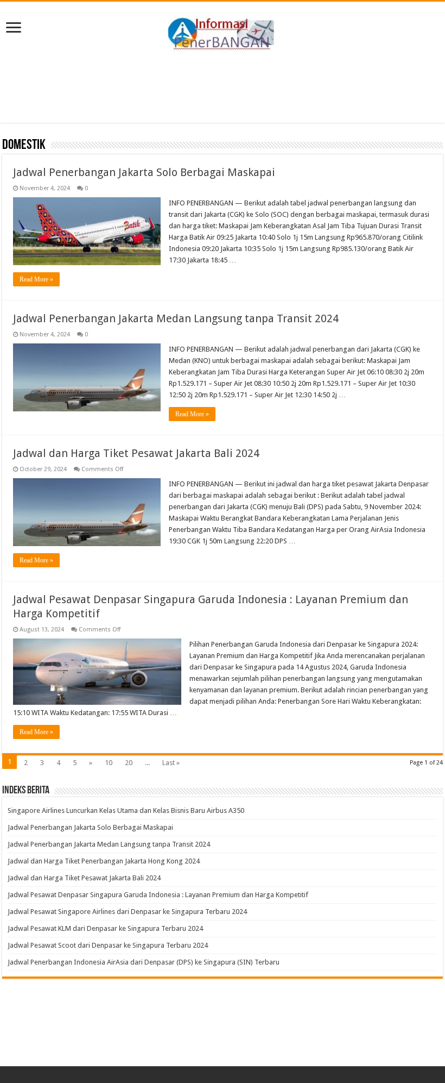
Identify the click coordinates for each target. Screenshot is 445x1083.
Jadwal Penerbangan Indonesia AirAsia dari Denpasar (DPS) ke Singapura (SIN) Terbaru (143, 962)
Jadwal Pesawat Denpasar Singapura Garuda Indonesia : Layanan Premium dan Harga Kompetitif (158, 895)
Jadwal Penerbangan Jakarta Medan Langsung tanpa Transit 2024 (176, 318)
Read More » (36, 279)
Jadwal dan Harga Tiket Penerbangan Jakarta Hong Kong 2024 (104, 861)
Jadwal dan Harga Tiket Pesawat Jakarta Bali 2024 (136, 453)
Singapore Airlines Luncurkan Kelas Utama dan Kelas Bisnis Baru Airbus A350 (126, 810)
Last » (171, 763)
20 (128, 763)
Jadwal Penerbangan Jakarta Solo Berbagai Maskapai (144, 172)
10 (108, 763)
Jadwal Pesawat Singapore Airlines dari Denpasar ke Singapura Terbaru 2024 (127, 911)
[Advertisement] (222, 87)
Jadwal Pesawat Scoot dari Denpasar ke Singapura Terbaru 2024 (108, 945)
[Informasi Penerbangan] (222, 30)
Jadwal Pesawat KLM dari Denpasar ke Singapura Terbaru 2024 (105, 928)
